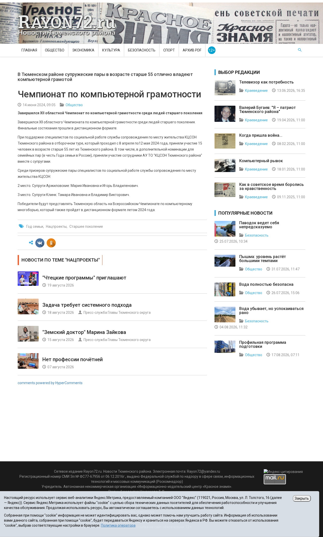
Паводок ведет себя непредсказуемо (259, 224)
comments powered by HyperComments (50, 383)
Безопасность (141, 50)
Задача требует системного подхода (87, 305)
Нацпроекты (56, 226)
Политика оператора (118, 525)
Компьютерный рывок (261, 160)
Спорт (169, 50)
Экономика (83, 50)
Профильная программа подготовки (262, 344)
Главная (29, 50)
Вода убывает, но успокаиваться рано (271, 310)
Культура (111, 50)
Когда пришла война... (260, 135)
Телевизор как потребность (266, 82)
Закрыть (302, 498)
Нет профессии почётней (72, 359)
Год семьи (34, 226)
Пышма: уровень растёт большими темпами (262, 258)
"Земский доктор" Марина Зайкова (84, 332)
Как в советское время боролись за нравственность (271, 186)
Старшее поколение (86, 226)
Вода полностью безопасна (266, 284)
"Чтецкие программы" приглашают (84, 278)
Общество (54, 50)
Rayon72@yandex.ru (203, 471)
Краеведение (256, 91)
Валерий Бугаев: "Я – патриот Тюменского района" (267, 109)
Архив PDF (192, 50)
